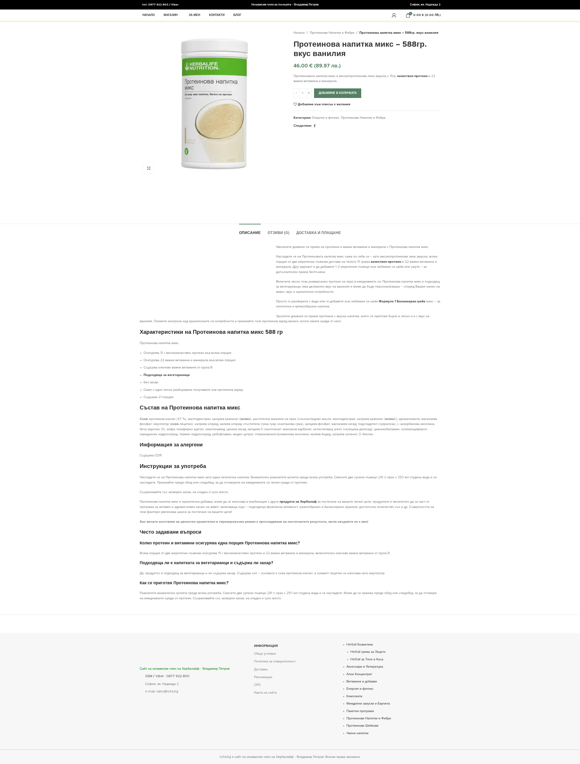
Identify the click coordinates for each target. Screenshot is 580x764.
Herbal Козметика (359, 644)
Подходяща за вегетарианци (167, 375)
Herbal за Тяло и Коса (366, 659)
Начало (299, 32)
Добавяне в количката (338, 93)
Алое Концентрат (359, 674)
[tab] (250, 231)
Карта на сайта (265, 692)
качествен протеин (412, 76)
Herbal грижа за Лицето (368, 651)
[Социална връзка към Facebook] (314, 126)
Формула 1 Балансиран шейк (402, 301)
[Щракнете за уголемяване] (149, 168)
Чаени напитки (357, 733)
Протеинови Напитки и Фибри (332, 32)
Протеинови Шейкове (362, 725)
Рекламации (263, 677)
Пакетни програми (360, 711)
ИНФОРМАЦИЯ (266, 646)
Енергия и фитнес (325, 117)
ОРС (257, 685)
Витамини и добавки (361, 681)
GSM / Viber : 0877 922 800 (167, 676)
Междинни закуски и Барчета (368, 703)
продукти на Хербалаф (298, 501)
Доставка (261, 669)
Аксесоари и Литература (364, 666)
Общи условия (265, 653)
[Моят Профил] (394, 15)
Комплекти (354, 696)
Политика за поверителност (275, 661)
